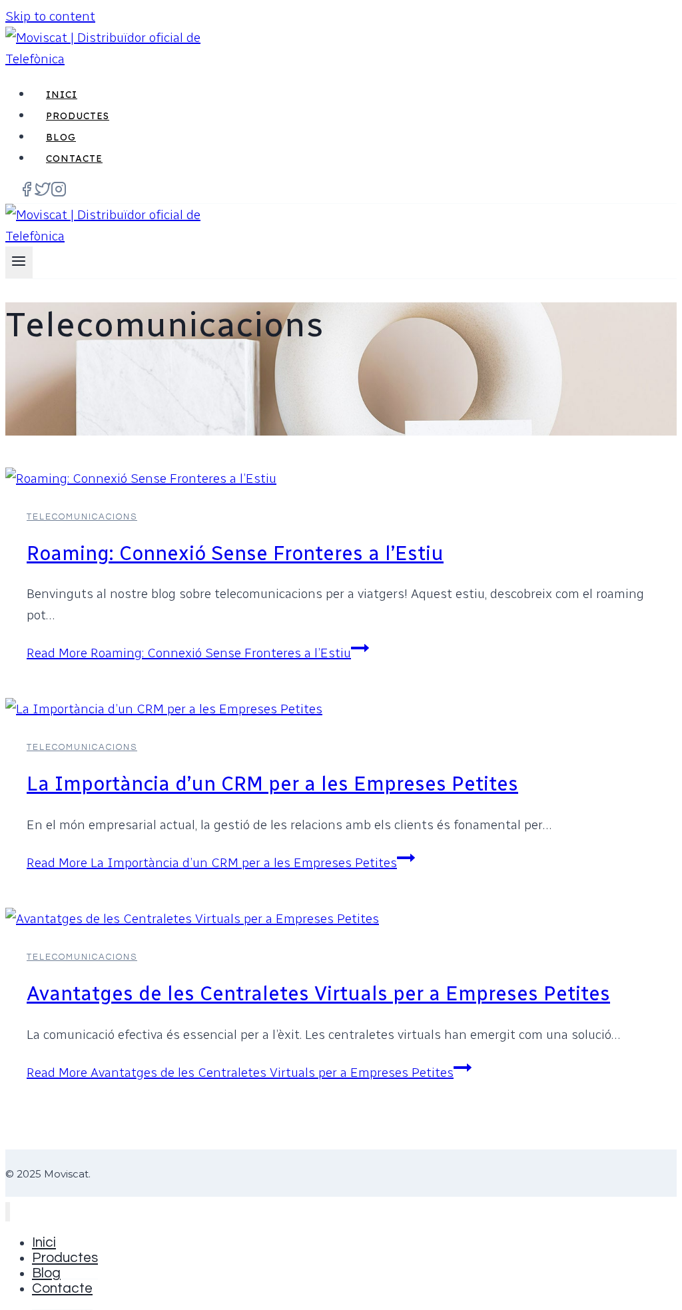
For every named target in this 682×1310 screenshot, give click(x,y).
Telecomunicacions (82, 516)
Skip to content (50, 16)
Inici (61, 95)
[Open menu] (19, 262)
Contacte (74, 158)
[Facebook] (27, 193)
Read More (189, 653)
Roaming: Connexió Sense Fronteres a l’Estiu (235, 553)
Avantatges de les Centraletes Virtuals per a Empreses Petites (318, 994)
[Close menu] (7, 1211)
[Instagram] (59, 193)
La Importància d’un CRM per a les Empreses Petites (272, 784)
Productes (77, 116)
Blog (61, 137)
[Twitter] (43, 193)
